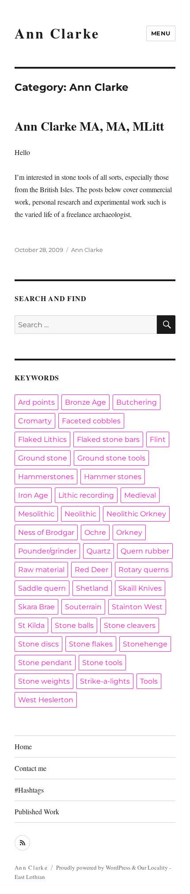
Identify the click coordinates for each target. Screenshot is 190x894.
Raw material (41, 569)
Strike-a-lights (105, 681)
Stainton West (137, 607)
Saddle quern (42, 588)
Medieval (140, 495)
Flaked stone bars (108, 439)
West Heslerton (45, 700)
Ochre (95, 532)
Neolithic (80, 514)
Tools (149, 681)
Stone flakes (91, 644)
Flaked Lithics (42, 439)
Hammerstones (46, 476)
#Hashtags (29, 789)
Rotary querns (143, 569)
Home (23, 746)
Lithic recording (86, 495)
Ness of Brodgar (46, 532)
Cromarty (35, 421)
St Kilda (31, 625)
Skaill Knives (140, 588)
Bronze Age (85, 402)
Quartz (98, 551)
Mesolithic (36, 514)
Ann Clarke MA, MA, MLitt (89, 126)
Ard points (36, 402)
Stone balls (74, 625)
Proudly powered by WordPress (94, 867)
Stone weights (44, 681)
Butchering (136, 402)
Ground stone (42, 458)
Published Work (37, 811)
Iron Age (33, 495)
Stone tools (102, 662)
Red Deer (91, 569)
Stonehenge (145, 644)
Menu (161, 33)
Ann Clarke (57, 33)
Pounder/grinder (47, 551)
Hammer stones (112, 476)
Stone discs (38, 644)
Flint (158, 439)
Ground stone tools (111, 458)
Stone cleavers (130, 625)
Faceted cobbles (91, 421)
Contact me (30, 768)
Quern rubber (145, 551)
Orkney (129, 532)
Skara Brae (36, 607)
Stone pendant (45, 662)
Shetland (92, 588)
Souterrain (83, 607)
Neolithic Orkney (136, 514)
